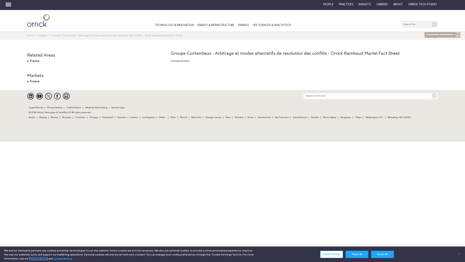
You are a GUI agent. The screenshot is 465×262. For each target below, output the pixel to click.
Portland (239, 117)
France (34, 61)
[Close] (459, 254)
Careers (382, 4)
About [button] (398, 4)
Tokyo (358, 117)
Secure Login (118, 107)
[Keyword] (434, 96)
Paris (228, 117)
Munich (183, 117)
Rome (251, 117)
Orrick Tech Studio (422, 4)
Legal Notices (36, 107)
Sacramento (264, 117)
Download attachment (440, 34)
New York (196, 117)
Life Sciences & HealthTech (272, 25)
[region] (232, 254)
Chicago (93, 117)
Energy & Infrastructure (216, 25)
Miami (162, 117)
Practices (346, 4)
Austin (32, 117)
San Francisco (282, 117)
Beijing (43, 117)
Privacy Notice (54, 107)
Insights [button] (365, 4)
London (134, 117)
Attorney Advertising (96, 107)
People (328, 4)
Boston (54, 117)
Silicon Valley (329, 117)
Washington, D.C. (374, 117)
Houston (121, 117)
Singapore (345, 117)
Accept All (382, 254)
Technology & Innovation (174, 25)
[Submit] (434, 24)
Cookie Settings (331, 254)
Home (30, 35)
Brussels (66, 117)
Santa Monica (300, 117)
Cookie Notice (73, 107)
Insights (43, 35)
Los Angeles (148, 117)
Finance (243, 25)
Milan (173, 117)
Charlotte (80, 117)
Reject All (357, 254)
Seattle (315, 117)
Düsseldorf (107, 117)
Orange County (213, 117)
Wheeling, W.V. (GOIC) (399, 117)
